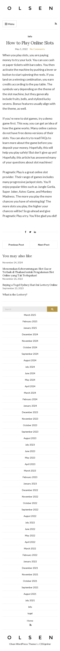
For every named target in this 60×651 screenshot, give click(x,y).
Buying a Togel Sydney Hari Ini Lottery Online (30, 284)
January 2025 (30, 328)
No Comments (37, 49)
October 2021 (30, 581)
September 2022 (30, 509)
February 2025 (30, 321)
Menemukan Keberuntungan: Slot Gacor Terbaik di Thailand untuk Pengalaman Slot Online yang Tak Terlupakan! (28, 272)
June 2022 (30, 529)
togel (30, 613)
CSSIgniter (45, 644)
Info (30, 36)
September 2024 (30, 354)
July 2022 (30, 522)
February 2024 (30, 399)
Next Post (44, 244)
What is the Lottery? (14, 294)
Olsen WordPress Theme (22, 644)
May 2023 (30, 457)
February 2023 (30, 477)
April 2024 (30, 386)
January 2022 (30, 561)
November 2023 (30, 418)
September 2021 (30, 587)
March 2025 (30, 315)
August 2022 (30, 516)
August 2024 (30, 360)
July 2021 (30, 600)
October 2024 (30, 347)
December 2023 (30, 412)
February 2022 (30, 555)
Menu (10, 23)
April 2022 (30, 542)
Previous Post (16, 244)
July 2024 (30, 367)
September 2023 (30, 431)
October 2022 (30, 503)
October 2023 (30, 425)
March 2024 (30, 392)
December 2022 (30, 490)
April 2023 (30, 464)
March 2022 (30, 548)
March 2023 (30, 470)
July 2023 (30, 444)
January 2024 (30, 405)
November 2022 (30, 496)
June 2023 (30, 451)
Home (30, 620)
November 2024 (30, 341)
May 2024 (30, 379)
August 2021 (30, 594)
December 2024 (30, 334)
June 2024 (30, 373)
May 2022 (30, 535)
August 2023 (30, 438)
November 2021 (30, 574)
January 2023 (30, 483)
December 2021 (30, 568)
